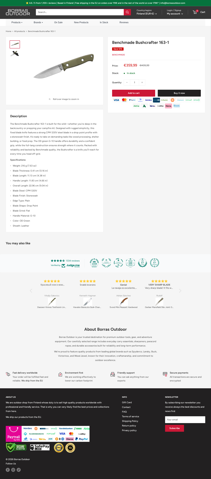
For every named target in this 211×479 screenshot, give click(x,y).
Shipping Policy (130, 421)
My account (174, 13)
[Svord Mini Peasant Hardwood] (123, 302)
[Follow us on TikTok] (19, 470)
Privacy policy (129, 430)
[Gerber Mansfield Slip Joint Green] (159, 302)
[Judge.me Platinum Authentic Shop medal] (106, 262)
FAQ (124, 411)
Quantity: (117, 82)
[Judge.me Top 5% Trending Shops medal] (154, 262)
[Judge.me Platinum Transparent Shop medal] (118, 262)
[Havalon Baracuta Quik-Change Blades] (87, 302)
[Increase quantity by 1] (142, 82)
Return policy (129, 425)
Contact (126, 407)
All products (19, 31)
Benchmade (118, 54)
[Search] (127, 12)
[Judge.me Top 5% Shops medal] (142, 262)
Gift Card (127, 402)
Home (8, 31)
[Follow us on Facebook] (8, 470)
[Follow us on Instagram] (13, 470)
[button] (32, 291)
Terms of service (130, 416)
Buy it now (179, 93)
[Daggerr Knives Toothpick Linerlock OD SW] (51, 302)
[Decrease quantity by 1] (127, 82)
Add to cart (134, 93)
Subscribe (174, 428)
